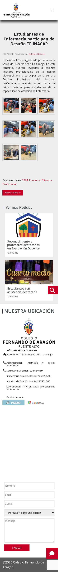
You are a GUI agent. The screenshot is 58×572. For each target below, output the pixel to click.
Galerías (32, 53)
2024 (25, 180)
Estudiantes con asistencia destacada (22, 290)
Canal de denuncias (15, 397)
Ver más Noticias (13, 192)
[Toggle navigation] (51, 10)
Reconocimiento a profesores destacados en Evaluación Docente (23, 245)
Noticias (41, 53)
